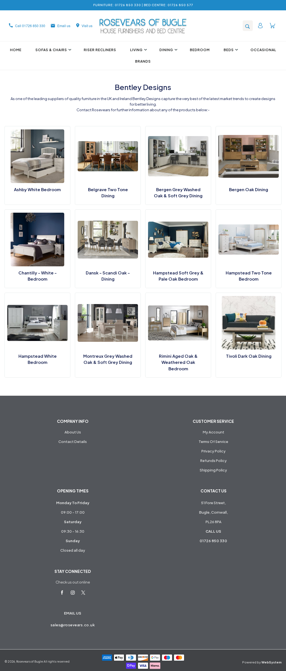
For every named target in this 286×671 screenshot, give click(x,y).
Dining (166, 50)
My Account (213, 432)
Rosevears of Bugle (29, 661)
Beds (229, 50)
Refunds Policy (213, 460)
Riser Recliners (100, 50)
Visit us (87, 25)
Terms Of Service (213, 441)
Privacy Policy (213, 451)
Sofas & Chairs (51, 50)
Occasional (263, 50)
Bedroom (200, 50)
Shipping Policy (213, 470)
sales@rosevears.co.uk (73, 625)
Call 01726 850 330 (30, 25)
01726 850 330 (213, 541)
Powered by (262, 662)
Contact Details (72, 441)
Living (136, 50)
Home (16, 50)
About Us (73, 432)
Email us (63, 25)
